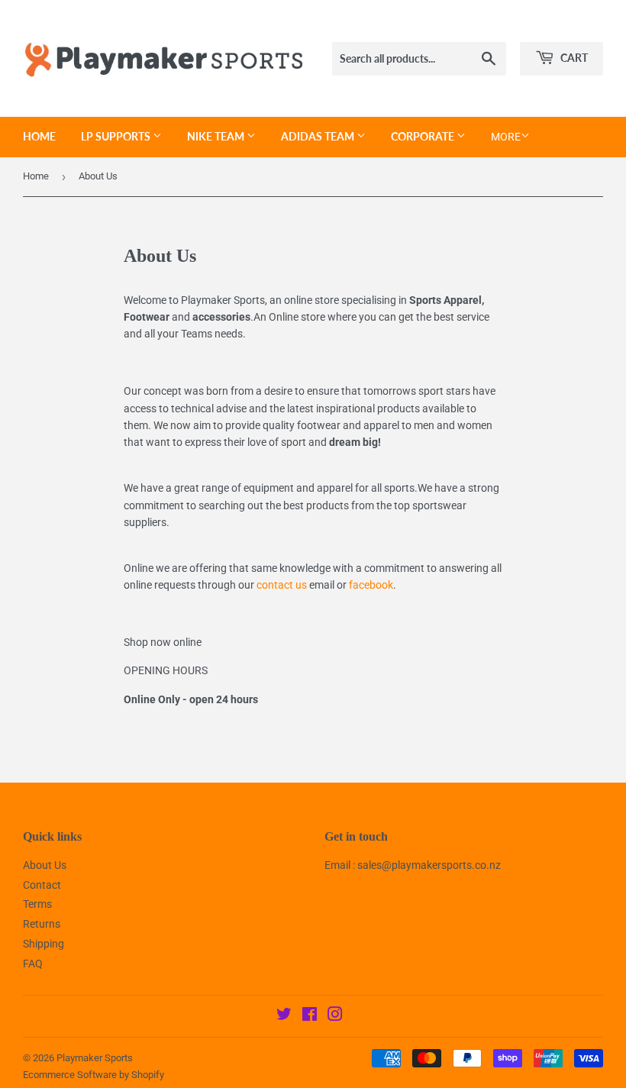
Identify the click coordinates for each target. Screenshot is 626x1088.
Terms (37, 904)
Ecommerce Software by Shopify (93, 1074)
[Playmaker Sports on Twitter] (284, 1016)
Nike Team (217, 136)
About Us (44, 865)
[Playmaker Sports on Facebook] (310, 1016)
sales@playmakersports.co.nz (429, 865)
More (506, 137)
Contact (42, 885)
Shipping (43, 944)
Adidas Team (319, 136)
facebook (371, 585)
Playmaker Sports (94, 1058)
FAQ (33, 963)
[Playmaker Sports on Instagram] (335, 1016)
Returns (41, 924)
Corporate (424, 136)
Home (39, 136)
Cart (573, 57)
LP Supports (117, 136)
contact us (282, 585)
